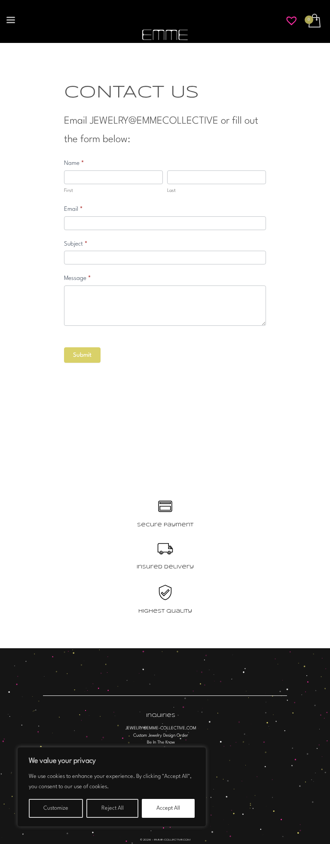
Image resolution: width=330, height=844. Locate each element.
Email (73, 209)
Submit (82, 355)
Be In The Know (161, 742)
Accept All (168, 808)
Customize (55, 808)
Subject (75, 244)
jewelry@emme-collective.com (160, 728)
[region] (111, 787)
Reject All (112, 808)
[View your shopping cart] (314, 21)
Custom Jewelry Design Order (160, 735)
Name (74, 163)
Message (77, 278)
